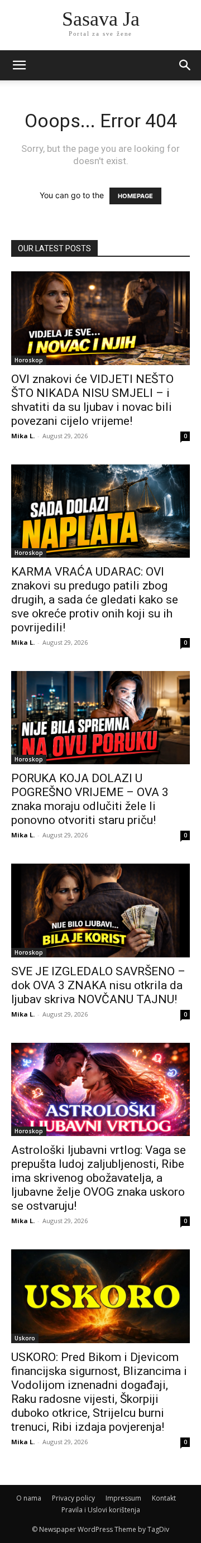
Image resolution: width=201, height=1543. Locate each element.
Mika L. (23, 436)
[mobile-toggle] (19, 65)
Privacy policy (73, 1498)
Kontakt (164, 1498)
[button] (185, 65)
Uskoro (25, 1338)
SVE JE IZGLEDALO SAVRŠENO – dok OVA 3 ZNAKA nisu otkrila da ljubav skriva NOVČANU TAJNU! (98, 985)
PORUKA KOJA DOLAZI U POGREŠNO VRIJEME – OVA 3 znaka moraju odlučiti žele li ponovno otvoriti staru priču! (90, 799)
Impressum (123, 1498)
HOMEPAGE (135, 196)
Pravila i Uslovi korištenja (100, 1510)
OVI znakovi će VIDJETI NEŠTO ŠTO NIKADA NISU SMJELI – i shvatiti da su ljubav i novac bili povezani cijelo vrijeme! (92, 400)
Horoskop (29, 360)
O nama (28, 1498)
